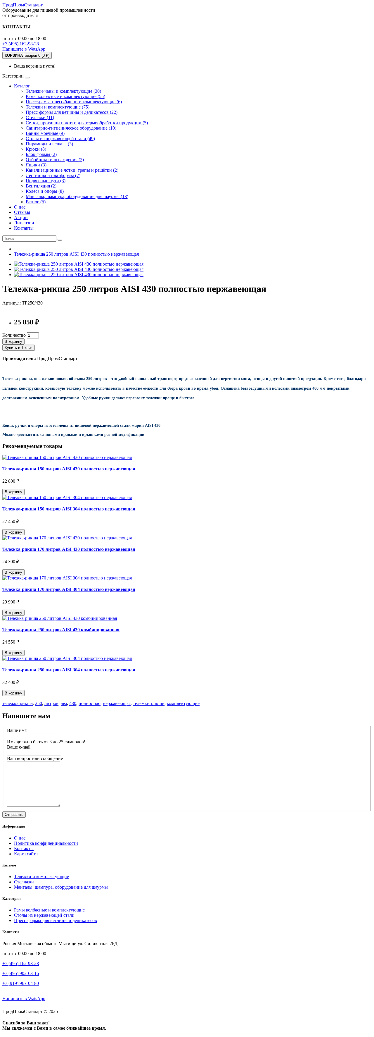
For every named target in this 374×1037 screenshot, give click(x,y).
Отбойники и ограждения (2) (55, 159)
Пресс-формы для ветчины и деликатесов (55, 920)
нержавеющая (117, 703)
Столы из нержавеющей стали (44, 915)
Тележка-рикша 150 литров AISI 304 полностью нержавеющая (68, 508)
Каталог (22, 85)
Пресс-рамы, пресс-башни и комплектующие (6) (74, 101)
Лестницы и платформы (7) (53, 175)
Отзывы (22, 212)
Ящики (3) (36, 164)
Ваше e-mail (18, 746)
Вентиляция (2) (41, 185)
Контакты (24, 228)
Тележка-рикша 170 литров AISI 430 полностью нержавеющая (68, 549)
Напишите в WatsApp (23, 49)
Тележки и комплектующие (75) (57, 106)
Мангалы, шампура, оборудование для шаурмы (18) (77, 196)
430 (72, 703)
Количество (14, 335)
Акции (21, 217)
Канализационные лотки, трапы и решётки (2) (72, 170)
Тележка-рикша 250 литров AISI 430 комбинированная (61, 629)
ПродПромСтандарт (22, 4)
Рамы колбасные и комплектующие (49, 909)
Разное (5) (36, 201)
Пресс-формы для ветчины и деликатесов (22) (71, 112)
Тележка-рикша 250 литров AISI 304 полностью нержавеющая (68, 669)
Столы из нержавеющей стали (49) (60, 138)
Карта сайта (26, 853)
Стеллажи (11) (40, 117)
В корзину (13, 341)
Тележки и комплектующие (41, 876)
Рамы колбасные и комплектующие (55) (65, 96)
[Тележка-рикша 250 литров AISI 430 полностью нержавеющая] (78, 264)
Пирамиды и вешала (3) (49, 143)
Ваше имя (17, 730)
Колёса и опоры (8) (45, 191)
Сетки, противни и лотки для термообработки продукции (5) (87, 122)
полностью (90, 703)
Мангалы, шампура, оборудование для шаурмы (61, 887)
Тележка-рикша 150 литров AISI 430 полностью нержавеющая (68, 468)
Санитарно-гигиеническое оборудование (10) (71, 127)
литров (51, 703)
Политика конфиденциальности (46, 843)
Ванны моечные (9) (45, 133)
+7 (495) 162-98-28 (20, 43)
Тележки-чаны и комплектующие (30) (63, 91)
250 (38, 703)
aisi (64, 703)
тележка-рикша (17, 703)
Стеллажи (24, 881)
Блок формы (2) (41, 154)
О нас (19, 206)
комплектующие (183, 703)
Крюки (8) (36, 149)
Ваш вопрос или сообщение (35, 758)
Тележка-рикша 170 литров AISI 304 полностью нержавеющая (68, 589)
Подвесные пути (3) (45, 180)
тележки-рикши (149, 703)
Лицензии (24, 222)
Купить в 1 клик (18, 347)
